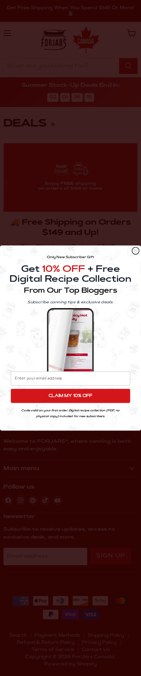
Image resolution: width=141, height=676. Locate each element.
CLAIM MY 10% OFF (70, 396)
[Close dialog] (135, 250)
